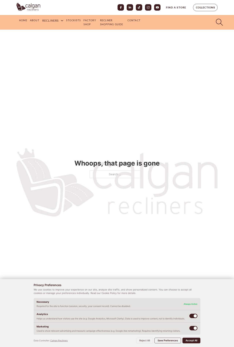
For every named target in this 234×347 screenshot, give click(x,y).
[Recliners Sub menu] (62, 20)
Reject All (144, 340)
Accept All (191, 340)
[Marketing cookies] (193, 328)
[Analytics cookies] (193, 316)
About (34, 20)
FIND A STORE (176, 7)
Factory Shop (90, 22)
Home (23, 20)
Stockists (73, 20)
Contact (134, 20)
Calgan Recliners (59, 340)
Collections (205, 7)
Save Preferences (168, 340)
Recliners (50, 20)
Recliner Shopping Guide (111, 22)
